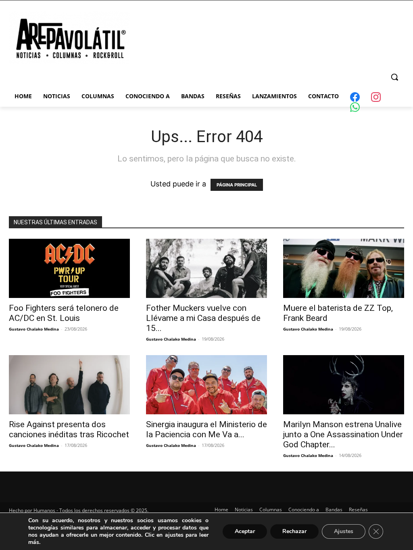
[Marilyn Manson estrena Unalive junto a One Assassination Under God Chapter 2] (343, 384)
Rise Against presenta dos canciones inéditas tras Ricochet (69, 429)
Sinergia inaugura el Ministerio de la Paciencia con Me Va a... (206, 429)
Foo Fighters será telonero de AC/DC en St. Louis (64, 313)
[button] (394, 77)
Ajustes (343, 531)
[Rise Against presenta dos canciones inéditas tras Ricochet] (69, 384)
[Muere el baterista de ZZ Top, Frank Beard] (343, 268)
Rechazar (294, 531)
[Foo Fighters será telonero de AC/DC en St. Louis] (69, 268)
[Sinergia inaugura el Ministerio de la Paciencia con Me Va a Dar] (206, 384)
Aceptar (245, 531)
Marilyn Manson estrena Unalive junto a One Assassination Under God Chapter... (343, 434)
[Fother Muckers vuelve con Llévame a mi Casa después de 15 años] (206, 268)
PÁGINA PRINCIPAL (237, 185)
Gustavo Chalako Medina (34, 329)
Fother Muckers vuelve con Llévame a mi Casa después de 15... (203, 318)
